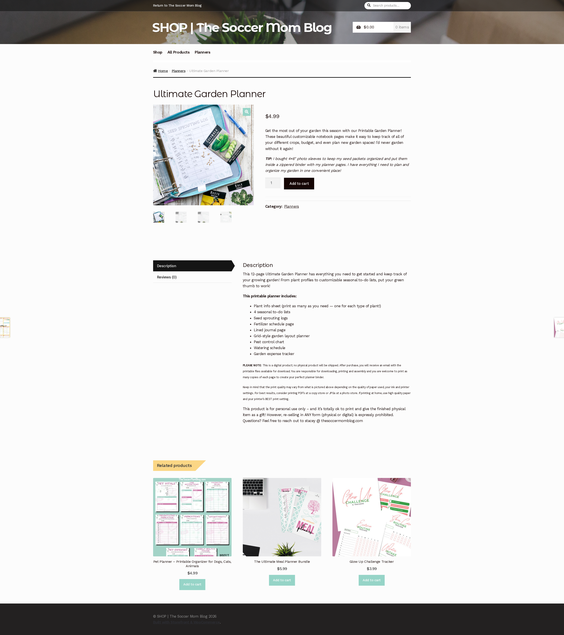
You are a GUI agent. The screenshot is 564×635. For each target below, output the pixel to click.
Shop (157, 52)
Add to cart (299, 183)
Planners (202, 52)
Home (163, 71)
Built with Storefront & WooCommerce (186, 622)
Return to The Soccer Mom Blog (177, 5)
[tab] (192, 266)
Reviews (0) (167, 277)
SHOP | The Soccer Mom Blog (242, 27)
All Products (178, 52)
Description (166, 266)
